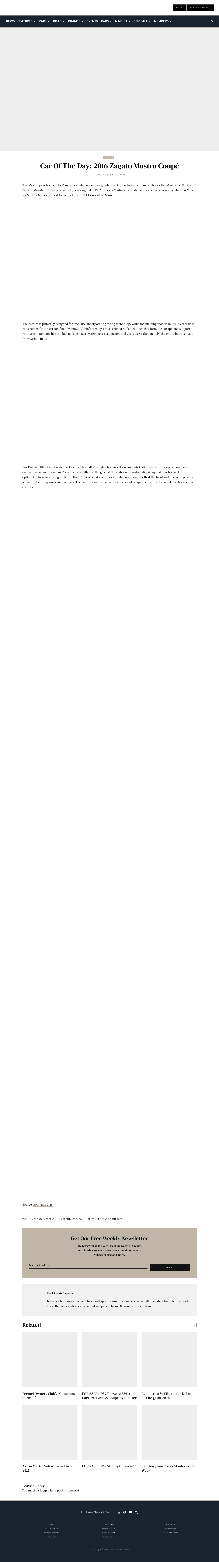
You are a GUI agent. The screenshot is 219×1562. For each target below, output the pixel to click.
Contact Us (108, 1524)
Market (121, 21)
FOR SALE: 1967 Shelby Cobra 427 (109, 1466)
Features (25, 21)
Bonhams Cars (43, 1204)
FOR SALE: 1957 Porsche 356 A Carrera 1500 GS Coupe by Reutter (109, 1396)
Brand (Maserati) (45, 1219)
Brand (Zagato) (73, 1219)
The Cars (52, 1537)
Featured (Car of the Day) (106, 1219)
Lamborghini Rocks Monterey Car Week (169, 1468)
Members (161, 21)
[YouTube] (130, 1512)
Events (92, 21)
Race (43, 21)
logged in (46, 1490)
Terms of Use (108, 1529)
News (10, 21)
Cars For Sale (51, 1529)
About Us (170, 1524)
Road (57, 21)
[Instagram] (119, 1512)
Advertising (170, 1529)
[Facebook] (114, 1512)
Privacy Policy (108, 1533)
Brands (74, 21)
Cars (105, 21)
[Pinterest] (124, 1512)
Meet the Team (170, 1533)
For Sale (141, 21)
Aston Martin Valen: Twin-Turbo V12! (47, 1468)
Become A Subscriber (200, 8)
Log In (179, 8)
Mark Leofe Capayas (111, 174)
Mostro (33, 185)
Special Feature (51, 1533)
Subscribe (108, 1537)
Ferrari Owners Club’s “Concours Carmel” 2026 (48, 1396)
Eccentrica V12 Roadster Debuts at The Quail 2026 (167, 1396)
